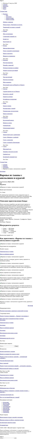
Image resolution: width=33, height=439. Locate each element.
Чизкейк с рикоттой (8, 65)
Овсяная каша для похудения (10, 111)
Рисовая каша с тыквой (9, 108)
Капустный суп (7, 41)
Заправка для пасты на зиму (10, 151)
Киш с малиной (4, 363)
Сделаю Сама (3, 11)
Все (7, 15)
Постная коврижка (8, 62)
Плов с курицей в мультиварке (11, 51)
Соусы (4, 146)
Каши (4, 103)
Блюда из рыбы (10, 19)
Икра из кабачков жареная (7, 254)
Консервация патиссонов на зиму (9, 380)
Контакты (5, 6)
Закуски (5, 89)
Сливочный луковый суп (9, 36)
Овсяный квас (7, 125)
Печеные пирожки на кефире (10, 68)
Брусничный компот (8, 120)
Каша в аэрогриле (7, 53)
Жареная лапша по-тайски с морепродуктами (12, 420)
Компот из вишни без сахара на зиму (9, 354)
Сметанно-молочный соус (7, 394)
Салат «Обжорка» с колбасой (10, 137)
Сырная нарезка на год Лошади (11, 91)
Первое (5, 31)
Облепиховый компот (9, 128)
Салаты (5, 132)
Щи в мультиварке (8, 34)
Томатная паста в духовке (6, 251)
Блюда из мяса (10, 18)
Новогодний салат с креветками (11, 134)
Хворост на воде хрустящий (10, 70)
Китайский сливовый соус (10, 157)
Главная (5, 4)
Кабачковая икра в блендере (7, 388)
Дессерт (5, 74)
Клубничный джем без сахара (8, 422)
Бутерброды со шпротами (9, 99)
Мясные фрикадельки (8, 48)
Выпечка (5, 60)
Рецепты (5, 14)
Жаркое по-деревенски (9, 56)
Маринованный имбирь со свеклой (9, 368)
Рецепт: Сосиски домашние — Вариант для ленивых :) (14, 316)
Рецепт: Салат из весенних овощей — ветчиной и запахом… (16, 366)
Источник (30, 305)
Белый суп (6, 39)
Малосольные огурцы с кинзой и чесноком (11, 417)
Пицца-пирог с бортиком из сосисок (12, 24)
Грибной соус (6, 154)
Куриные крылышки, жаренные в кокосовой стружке (14, 310)
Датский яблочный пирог (6, 360)
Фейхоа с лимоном (8, 22)
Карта (4, 8)
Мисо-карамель (7, 82)
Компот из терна (7, 123)
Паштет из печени (8, 96)
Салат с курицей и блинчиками (11, 142)
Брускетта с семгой (8, 94)
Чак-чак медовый (7, 77)
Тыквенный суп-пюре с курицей (11, 27)
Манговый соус (7, 149)
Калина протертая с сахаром (7, 351)
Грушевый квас (4, 425)
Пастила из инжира (8, 79)
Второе (5, 45)
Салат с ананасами (8, 140)
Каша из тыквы (7, 106)
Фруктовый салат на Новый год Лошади (13, 85)
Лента (4, 7)
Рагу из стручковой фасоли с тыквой (9, 397)
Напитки (5, 117)
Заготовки (9, 16)
